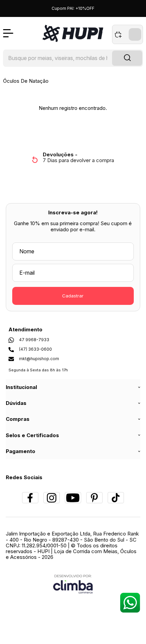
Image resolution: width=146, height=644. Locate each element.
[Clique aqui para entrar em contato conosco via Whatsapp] (130, 602)
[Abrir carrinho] (127, 34)
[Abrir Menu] (8, 33)
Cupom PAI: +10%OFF (73, 8)
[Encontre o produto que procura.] (127, 58)
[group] (73, 157)
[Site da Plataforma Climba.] (73, 584)
